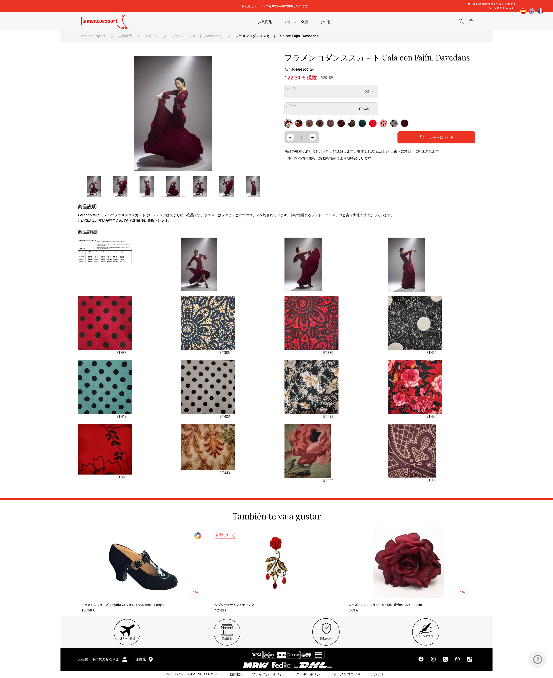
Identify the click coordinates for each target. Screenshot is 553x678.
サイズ (291, 88)
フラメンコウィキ (347, 674)
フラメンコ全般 (296, 22)
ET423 (225, 416)
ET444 (328, 480)
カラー (291, 105)
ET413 (121, 416)
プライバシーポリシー (269, 674)
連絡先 (141, 659)
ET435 (121, 352)
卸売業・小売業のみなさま (99, 659)
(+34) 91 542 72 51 (504, 7)
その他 (324, 22)
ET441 (121, 477)
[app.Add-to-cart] (195, 593)
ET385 (225, 352)
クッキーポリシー (310, 674)
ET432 (328, 416)
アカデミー (379, 674)
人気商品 (265, 22)
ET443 (225, 472)
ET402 (431, 352)
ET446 (431, 480)
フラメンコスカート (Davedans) (197, 36)
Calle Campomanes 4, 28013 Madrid (493, 3)
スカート (152, 36)
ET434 (431, 416)
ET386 (328, 352)
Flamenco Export (92, 36)
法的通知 (235, 674)
